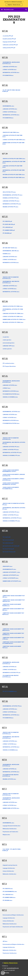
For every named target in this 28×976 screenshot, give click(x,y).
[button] (2, 9)
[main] (14, 20)
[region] (14, 3)
